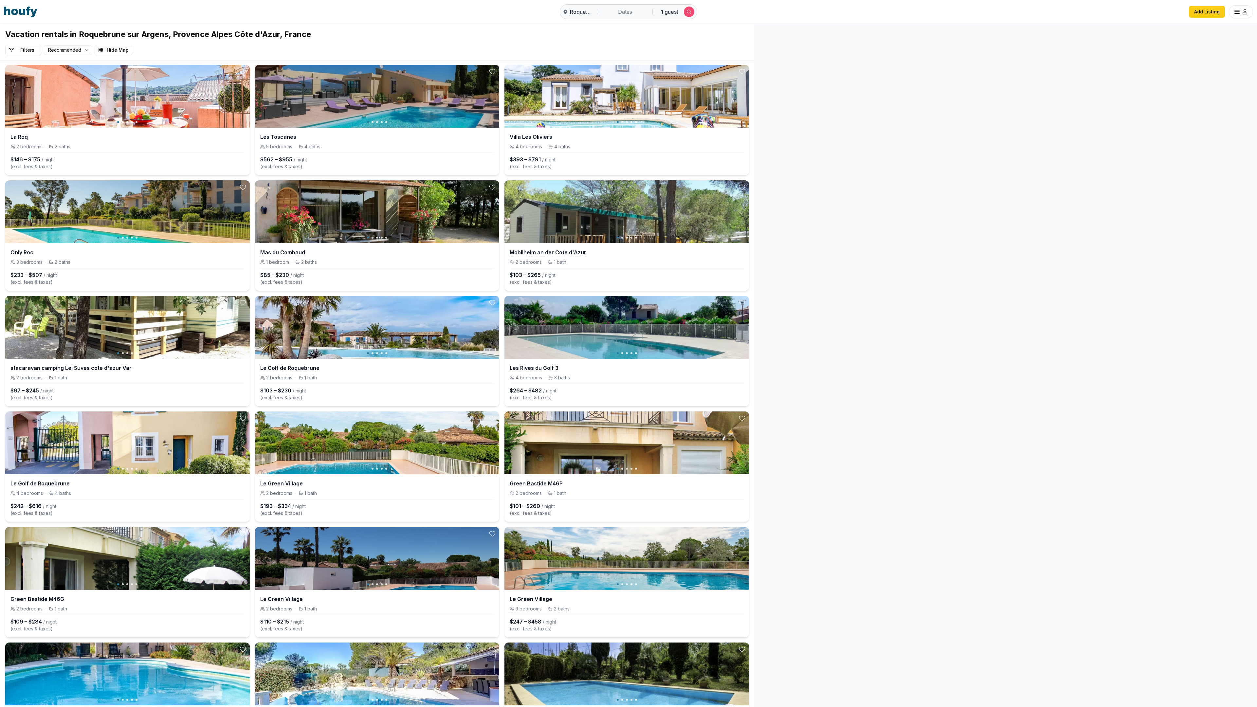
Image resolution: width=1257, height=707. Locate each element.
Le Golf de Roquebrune (289, 368)
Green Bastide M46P (536, 483)
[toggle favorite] (243, 72)
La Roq (19, 137)
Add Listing (1207, 11)
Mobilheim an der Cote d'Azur (548, 252)
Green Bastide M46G (37, 599)
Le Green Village (281, 483)
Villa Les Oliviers (531, 137)
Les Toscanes (278, 137)
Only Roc (21, 252)
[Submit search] (689, 12)
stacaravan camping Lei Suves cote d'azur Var (71, 368)
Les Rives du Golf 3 (534, 368)
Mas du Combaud (282, 252)
